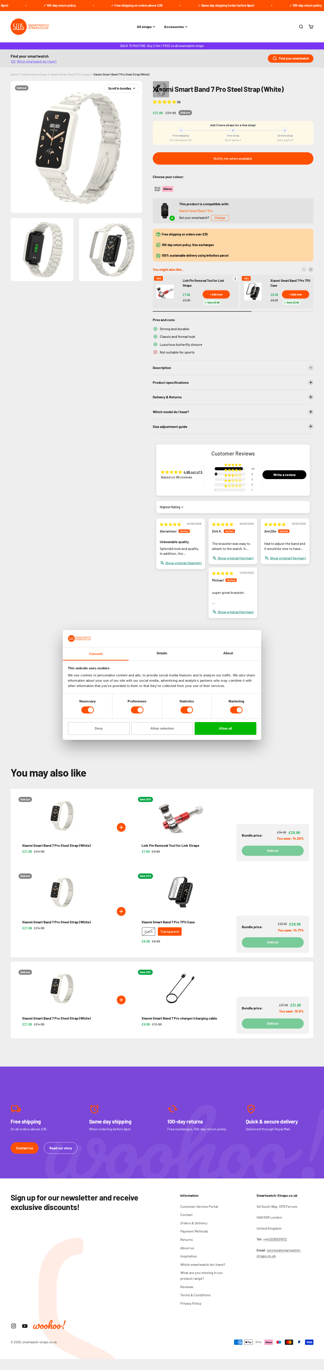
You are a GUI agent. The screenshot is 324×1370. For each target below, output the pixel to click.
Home (14, 74)
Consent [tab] (95, 654)
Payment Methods (194, 1231)
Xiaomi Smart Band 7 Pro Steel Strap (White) (121, 74)
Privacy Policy (190, 1303)
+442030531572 (275, 1239)
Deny (99, 728)
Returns (186, 1239)
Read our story (60, 1148)
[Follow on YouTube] (25, 1326)
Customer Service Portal (199, 1206)
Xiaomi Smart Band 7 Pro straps (70, 74)
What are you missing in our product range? (201, 1275)
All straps (144, 26)
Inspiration (188, 1256)
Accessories (174, 26)
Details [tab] (162, 653)
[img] (170, 524)
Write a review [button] (284, 474)
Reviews (186, 1287)
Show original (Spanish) (183, 563)
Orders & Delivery (193, 1223)
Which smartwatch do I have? (37, 61)
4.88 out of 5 (193, 472)
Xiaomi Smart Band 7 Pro (196, 211)
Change (220, 218)
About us (187, 1248)
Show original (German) (235, 558)
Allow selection (162, 728)
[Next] (310, 269)
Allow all (225, 728)
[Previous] (303, 269)
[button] (165, 101)
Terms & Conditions (195, 1295)
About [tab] (228, 653)
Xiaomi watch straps (34, 74)
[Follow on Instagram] (14, 1326)
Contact (186, 1214)
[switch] (137, 709)
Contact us (24, 1148)
